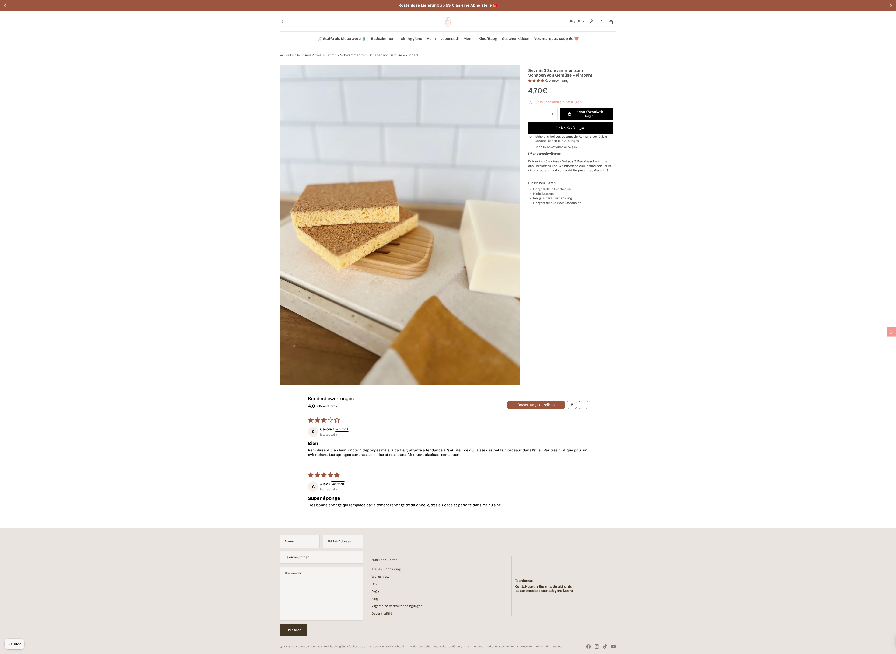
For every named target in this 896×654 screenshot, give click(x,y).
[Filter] (572, 405)
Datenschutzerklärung (447, 646)
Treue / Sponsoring (386, 569)
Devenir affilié (381, 614)
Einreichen (293, 630)
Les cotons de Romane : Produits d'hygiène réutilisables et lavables (334, 646)
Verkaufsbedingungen (500, 646)
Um (374, 584)
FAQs (375, 591)
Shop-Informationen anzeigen (556, 147)
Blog (374, 599)
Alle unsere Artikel (308, 55)
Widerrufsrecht (420, 646)
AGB (467, 646)
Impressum (524, 646)
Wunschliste (380, 577)
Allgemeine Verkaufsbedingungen (396, 606)
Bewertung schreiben (536, 404)
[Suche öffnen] (281, 21)
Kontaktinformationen (548, 646)
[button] (538, 81)
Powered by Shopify (392, 646)
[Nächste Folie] (891, 5)
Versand (477, 646)
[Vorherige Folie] (5, 5)
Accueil (285, 55)
